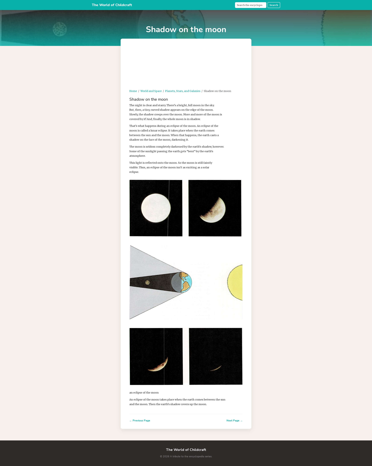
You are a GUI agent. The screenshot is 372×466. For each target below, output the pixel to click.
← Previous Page (139, 420)
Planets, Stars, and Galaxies (182, 91)
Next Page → (235, 420)
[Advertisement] (186, 66)
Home (133, 91)
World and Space (151, 91)
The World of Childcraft (112, 5)
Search (274, 5)
